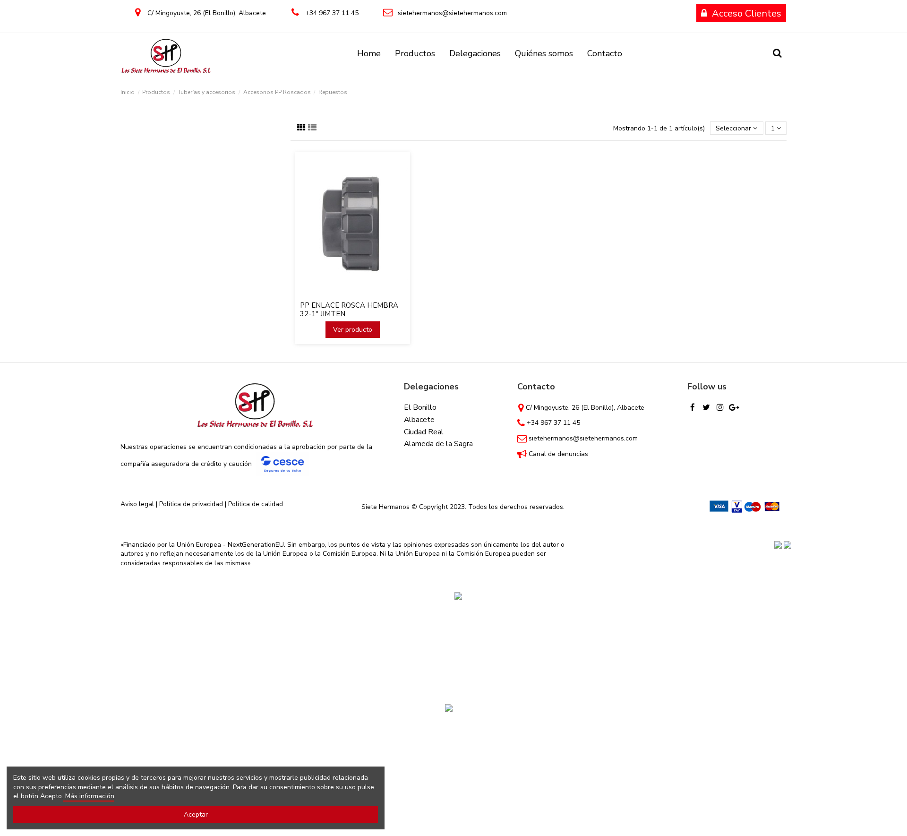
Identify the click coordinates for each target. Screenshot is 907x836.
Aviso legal (137, 504)
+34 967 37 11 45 (332, 13)
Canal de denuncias (558, 453)
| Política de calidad (253, 504)
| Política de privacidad (189, 504)
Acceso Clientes (746, 13)
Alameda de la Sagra (438, 444)
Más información (88, 796)
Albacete (419, 419)
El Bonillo (420, 407)
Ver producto (352, 329)
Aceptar (196, 814)
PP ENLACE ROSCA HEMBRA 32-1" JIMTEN (349, 310)
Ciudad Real (424, 432)
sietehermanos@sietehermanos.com (452, 13)
